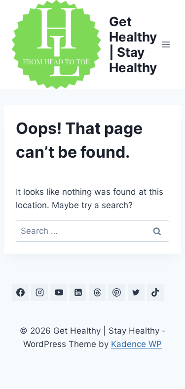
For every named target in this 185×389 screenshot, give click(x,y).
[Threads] (97, 292)
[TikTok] (155, 292)
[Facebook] (20, 292)
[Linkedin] (78, 292)
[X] (136, 292)
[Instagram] (39, 292)
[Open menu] (166, 44)
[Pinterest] (116, 292)
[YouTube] (58, 292)
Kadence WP (136, 344)
